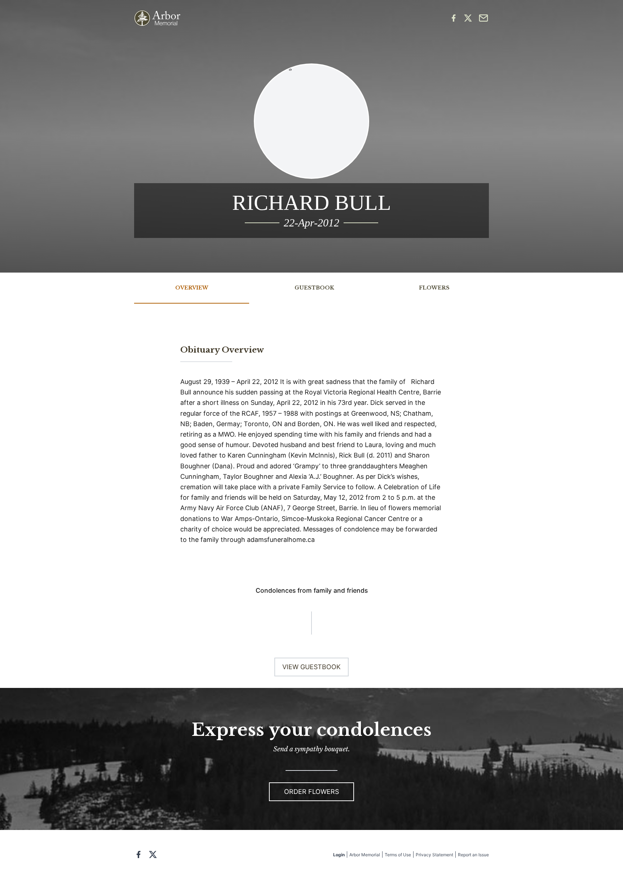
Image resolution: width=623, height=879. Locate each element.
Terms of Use (398, 854)
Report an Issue (473, 854)
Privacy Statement (434, 854)
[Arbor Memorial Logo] (157, 18)
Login (339, 854)
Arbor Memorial (364, 854)
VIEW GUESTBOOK (311, 667)
